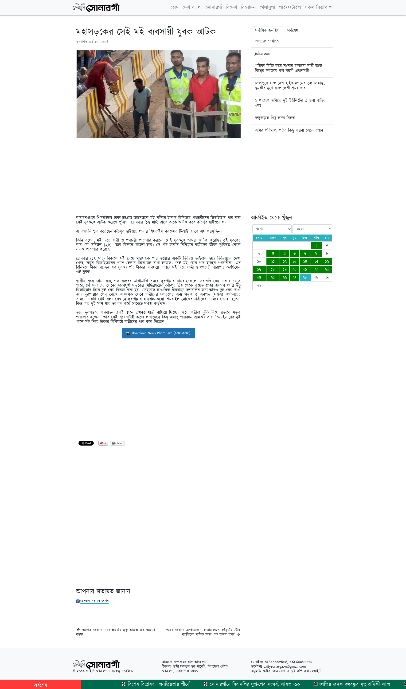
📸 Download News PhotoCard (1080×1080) (158, 333)
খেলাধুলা (267, 7)
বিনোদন (248, 7)
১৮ (273, 269)
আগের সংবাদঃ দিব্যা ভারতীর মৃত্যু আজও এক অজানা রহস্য (115, 632)
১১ (273, 261)
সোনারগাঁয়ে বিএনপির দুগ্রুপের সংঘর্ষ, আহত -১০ (241, 684)
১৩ (294, 261)
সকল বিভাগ (316, 7)
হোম (175, 7)
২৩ (327, 269)
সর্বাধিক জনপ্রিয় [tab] (267, 31)
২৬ (285, 277)
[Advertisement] (158, 174)
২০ (295, 269)
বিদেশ (231, 7)
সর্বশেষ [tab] (292, 31)
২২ (316, 269)
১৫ (316, 261)
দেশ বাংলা (192, 7)
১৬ (327, 261)
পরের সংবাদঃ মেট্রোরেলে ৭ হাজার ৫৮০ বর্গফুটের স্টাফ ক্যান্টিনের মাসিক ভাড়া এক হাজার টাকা (203, 632)
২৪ (259, 277)
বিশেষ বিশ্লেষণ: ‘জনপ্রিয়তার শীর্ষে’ (145, 684)
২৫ (273, 277)
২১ (305, 269)
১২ (285, 261)
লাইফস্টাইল (290, 7)
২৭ (295, 277)
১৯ (285, 269)
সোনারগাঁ (214, 7)
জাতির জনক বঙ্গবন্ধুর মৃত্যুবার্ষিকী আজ (341, 684)
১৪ (305, 261)
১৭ (259, 269)
